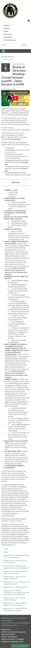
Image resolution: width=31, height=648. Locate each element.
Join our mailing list (20, 646)
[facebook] (29, 21)
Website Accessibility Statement (12, 639)
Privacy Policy (6, 629)
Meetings (6, 28)
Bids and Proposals (9, 40)
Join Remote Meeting (9, 89)
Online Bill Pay (7, 37)
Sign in (21, 641)
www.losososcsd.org (18, 493)
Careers (5, 31)
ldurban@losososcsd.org (14, 150)
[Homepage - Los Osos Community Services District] (15, 11)
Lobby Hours (7, 34)
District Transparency (9, 637)
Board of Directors (8, 59)
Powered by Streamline (9, 641)
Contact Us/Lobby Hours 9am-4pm (13, 632)
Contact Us (7, 25)
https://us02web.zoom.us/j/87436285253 (16, 130)
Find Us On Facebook (8, 634)
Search (24, 44)
